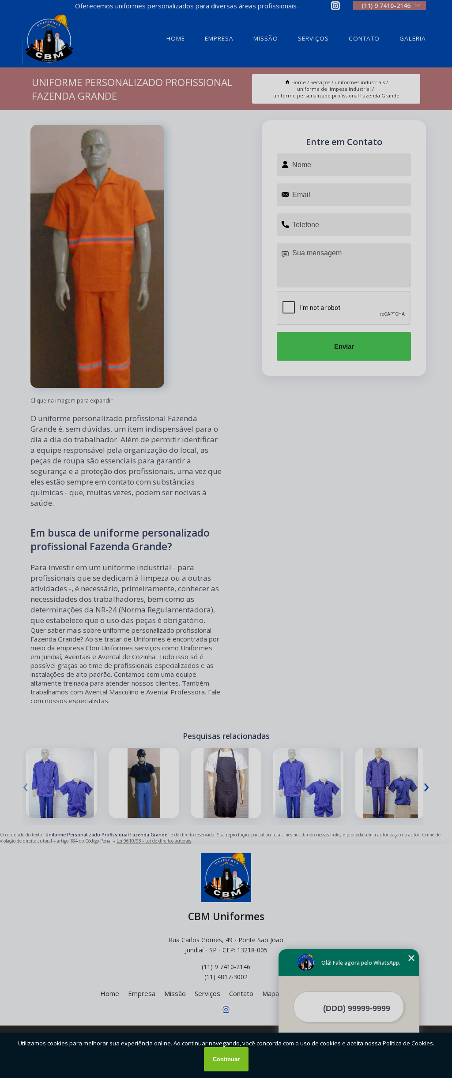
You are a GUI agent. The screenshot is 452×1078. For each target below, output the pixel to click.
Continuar (226, 1059)
